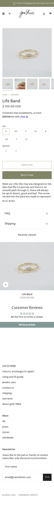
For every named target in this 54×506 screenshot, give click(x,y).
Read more (8, 201)
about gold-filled (11, 404)
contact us (8, 387)
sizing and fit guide (12, 377)
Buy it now (27, 175)
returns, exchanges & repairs (18, 371)
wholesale (7, 437)
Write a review (27, 324)
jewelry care (9, 382)
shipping (7, 393)
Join (47, 477)
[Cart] (50, 13)
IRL (4, 421)
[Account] (43, 13)
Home (4, 95)
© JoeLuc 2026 (9, 495)
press (5, 426)
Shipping (10, 223)
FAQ (7, 213)
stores (5, 432)
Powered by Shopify (28, 495)
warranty (7, 398)
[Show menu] (4, 13)
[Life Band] (27, 266)
